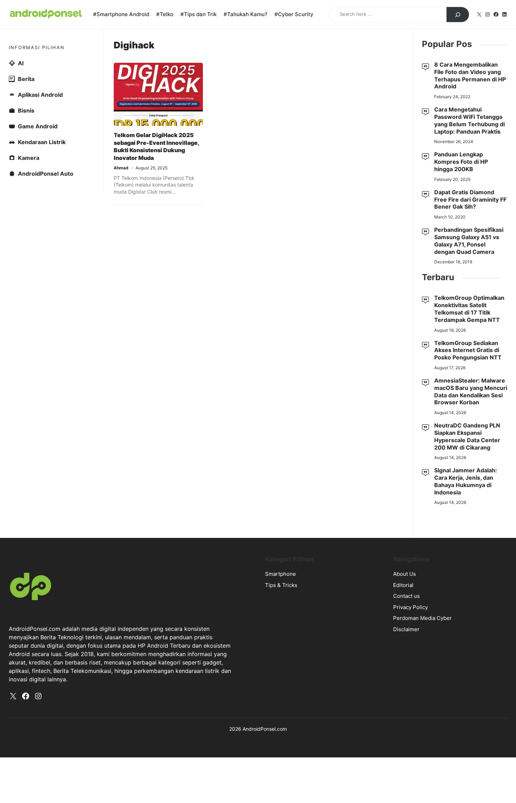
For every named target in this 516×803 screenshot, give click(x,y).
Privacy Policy (410, 607)
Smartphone (280, 574)
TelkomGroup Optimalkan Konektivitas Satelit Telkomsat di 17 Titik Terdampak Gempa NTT (469, 308)
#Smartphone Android (121, 14)
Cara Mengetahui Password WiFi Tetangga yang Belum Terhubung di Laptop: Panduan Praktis (469, 120)
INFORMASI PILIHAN (37, 47)
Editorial (403, 585)
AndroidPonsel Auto (45, 173)
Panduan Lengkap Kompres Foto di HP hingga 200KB (461, 162)
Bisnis (26, 110)
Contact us (406, 596)
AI (21, 63)
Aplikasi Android (40, 94)
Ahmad (121, 167)
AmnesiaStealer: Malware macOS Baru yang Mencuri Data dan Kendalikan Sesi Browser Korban (470, 391)
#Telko (164, 14)
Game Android (38, 126)
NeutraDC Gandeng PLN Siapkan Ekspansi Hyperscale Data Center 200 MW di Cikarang (467, 436)
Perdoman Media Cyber (422, 618)
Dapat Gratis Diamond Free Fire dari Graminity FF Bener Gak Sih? (470, 199)
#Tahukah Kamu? (245, 14)
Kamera (28, 157)
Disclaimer (406, 629)
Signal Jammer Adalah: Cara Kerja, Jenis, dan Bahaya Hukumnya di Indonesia (465, 481)
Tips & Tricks (281, 585)
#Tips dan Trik (198, 14)
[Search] (457, 14)
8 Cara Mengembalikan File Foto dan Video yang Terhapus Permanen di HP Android (470, 75)
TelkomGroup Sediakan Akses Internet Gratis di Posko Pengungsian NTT (468, 350)
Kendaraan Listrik (42, 142)
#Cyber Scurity (293, 14)
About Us (404, 574)
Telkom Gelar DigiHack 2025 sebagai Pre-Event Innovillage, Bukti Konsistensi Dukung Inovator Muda (156, 146)
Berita (26, 78)
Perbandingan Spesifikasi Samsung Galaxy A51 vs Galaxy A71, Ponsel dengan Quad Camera (468, 240)
